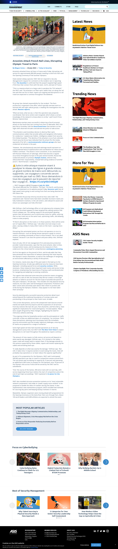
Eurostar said (53, 189)
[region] (59, 545)
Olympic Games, (41, 158)
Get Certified (70, 534)
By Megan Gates (19, 68)
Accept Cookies (96, 545)
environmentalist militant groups (41, 142)
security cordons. (46, 266)
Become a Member (72, 533)
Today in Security (45, 68)
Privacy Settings (84, 545)
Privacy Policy (71, 540)
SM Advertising (71, 538)
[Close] (115, 544)
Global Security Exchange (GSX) (76, 536)
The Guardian (21, 83)
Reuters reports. (24, 109)
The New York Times (49, 330)
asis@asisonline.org (50, 533)
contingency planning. (54, 249)
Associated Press (40, 126)
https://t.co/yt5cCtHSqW (44, 181)
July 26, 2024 (44, 185)
